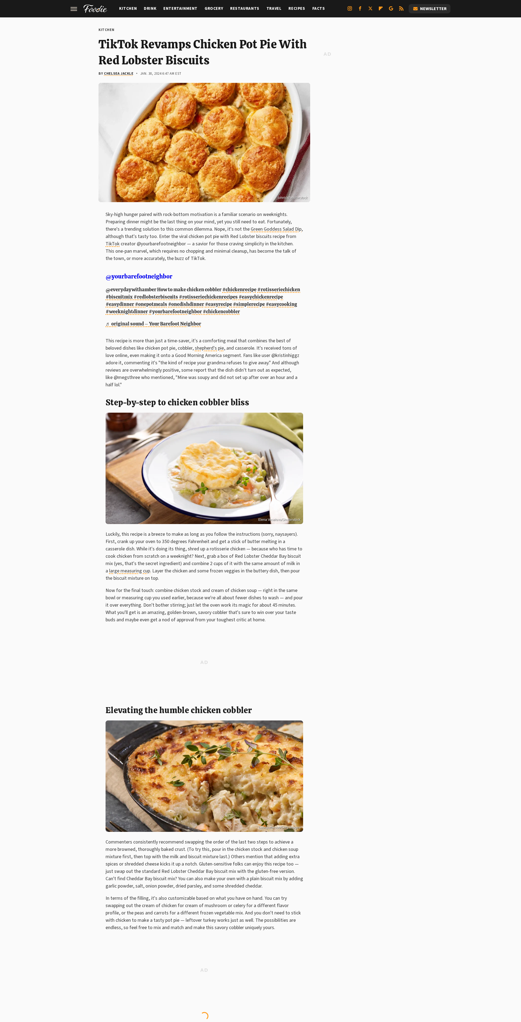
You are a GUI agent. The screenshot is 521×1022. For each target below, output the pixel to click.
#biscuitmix (119, 297)
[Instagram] (350, 10)
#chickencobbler (221, 311)
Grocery (214, 8)
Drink (150, 8)
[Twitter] (370, 10)
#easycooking (281, 304)
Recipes (296, 8)
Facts (318, 8)
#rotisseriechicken (278, 289)
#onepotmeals (151, 304)
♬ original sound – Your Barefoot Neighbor (153, 324)
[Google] (391, 10)
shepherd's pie (209, 348)
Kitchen (128, 8)
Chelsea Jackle (118, 73)
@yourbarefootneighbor (139, 276)
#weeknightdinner (127, 311)
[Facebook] (360, 10)
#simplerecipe (249, 304)
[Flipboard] (381, 10)
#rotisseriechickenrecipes (208, 297)
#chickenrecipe (239, 289)
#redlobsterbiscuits (156, 297)
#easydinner (120, 304)
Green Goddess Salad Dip (276, 229)
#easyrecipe (218, 304)
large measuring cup (129, 571)
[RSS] (401, 10)
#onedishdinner (186, 304)
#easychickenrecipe (261, 297)
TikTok (113, 243)
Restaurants (244, 8)
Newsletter (433, 9)
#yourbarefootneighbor (175, 311)
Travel (274, 8)
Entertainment (180, 8)
